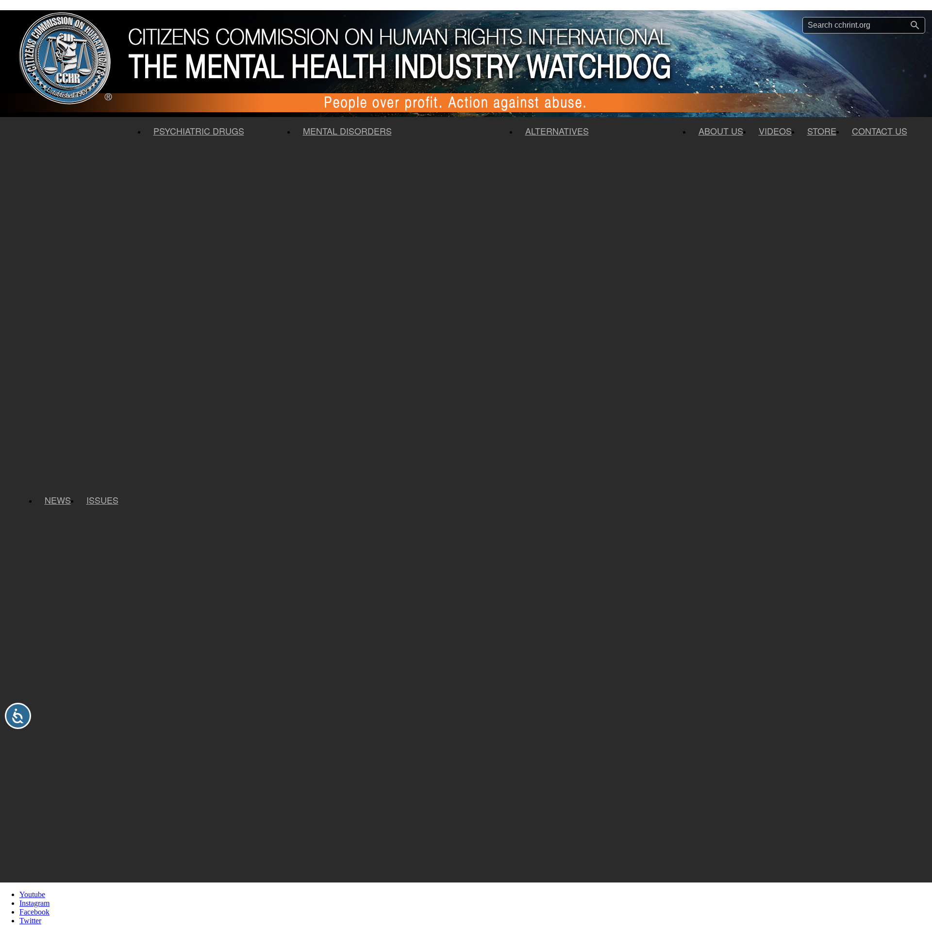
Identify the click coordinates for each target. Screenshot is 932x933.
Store (821, 130)
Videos (775, 130)
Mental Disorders (347, 130)
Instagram (34, 903)
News (58, 499)
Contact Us (879, 130)
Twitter (30, 920)
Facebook (34, 912)
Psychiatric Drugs (198, 130)
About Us (721, 130)
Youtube (32, 894)
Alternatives (557, 130)
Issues (102, 499)
